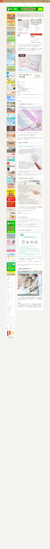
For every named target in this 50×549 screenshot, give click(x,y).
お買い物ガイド (40, 4)
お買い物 (25, 4)
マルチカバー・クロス (9, 297)
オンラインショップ (19, 1)
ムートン (8, 313)
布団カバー (8, 292)
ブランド (8, 315)
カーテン (8, 302)
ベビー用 (25, 15)
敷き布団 (8, 279)
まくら (8, 289)
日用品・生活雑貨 (9, 308)
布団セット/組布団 (9, 287)
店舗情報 (12, 1)
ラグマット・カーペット (10, 300)
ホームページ (6, 1)
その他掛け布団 (9, 277)
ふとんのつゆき (1, 1)
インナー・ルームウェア (10, 305)
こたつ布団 (8, 295)
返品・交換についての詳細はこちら (34, 40)
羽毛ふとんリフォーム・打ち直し (10, 317)
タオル (8, 303)
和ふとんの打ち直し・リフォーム (10, 319)
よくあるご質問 (33, 1)
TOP (17, 14)
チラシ (18, 4)
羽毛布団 (8, 276)
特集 (7, 322)
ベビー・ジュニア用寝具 (20, 15)
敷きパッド (8, 284)
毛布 (7, 290)
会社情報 (26, 1)
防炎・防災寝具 (9, 310)
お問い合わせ (39, 1)
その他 (27, 15)
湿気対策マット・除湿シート (10, 282)
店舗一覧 (10, 4)
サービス (32, 4)
